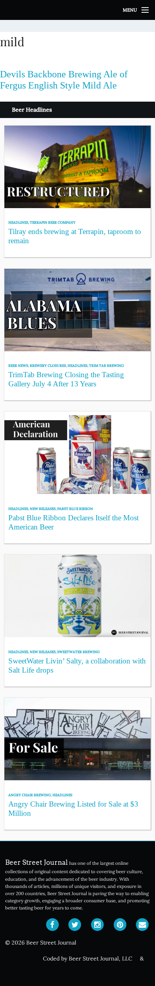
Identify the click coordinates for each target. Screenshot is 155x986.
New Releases (43, 508)
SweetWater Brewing (78, 651)
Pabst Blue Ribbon (75, 508)
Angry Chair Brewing (29, 795)
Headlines (18, 222)
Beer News (18, 365)
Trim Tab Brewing (106, 365)
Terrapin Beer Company (53, 222)
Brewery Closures (48, 365)
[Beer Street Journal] (77, 10)
